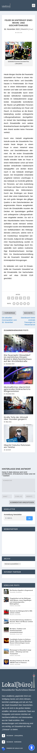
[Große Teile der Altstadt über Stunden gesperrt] (18, 405)
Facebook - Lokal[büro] (15, 735)
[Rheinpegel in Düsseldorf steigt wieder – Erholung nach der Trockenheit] (6, 651)
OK (29, 518)
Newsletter (12, 592)
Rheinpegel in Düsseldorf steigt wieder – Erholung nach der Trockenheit (20, 651)
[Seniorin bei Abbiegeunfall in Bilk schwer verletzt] (6, 612)
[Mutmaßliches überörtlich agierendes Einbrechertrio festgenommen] (18, 375)
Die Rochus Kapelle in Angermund (21, 590)
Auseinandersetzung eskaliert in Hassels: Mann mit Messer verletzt (21, 620)
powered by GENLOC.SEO (15, 748)
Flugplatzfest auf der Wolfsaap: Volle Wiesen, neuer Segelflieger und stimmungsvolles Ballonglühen (20, 601)
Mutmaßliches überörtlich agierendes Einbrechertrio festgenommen (17, 389)
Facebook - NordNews (14, 742)
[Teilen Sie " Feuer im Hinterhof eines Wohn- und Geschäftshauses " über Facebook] (9, 298)
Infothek (12, 605)
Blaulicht (24, 29)
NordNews (19, 592)
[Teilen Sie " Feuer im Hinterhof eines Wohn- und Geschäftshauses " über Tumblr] (17, 298)
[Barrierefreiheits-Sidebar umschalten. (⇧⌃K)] (32, 748)
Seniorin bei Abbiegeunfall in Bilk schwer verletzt (21, 612)
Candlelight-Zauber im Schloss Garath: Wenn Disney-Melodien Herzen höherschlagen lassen (20, 641)
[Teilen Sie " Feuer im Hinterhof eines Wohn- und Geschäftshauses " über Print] (28, 298)
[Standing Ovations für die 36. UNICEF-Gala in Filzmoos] (6, 661)
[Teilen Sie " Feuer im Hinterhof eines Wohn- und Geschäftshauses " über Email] (24, 298)
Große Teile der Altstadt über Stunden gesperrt (16, 418)
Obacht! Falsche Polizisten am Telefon (17, 446)
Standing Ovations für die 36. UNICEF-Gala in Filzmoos (20, 661)
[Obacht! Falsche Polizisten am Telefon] (18, 433)
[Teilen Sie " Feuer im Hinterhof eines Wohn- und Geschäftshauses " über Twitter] (13, 298)
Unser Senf (19, 634)
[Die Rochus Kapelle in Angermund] (6, 591)
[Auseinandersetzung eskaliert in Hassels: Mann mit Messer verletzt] (6, 621)
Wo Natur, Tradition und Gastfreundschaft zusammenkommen (18, 630)
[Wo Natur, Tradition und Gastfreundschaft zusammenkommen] (6, 629)
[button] (33, 5)
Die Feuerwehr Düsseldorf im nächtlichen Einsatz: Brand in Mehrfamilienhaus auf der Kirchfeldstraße (18, 358)
